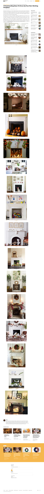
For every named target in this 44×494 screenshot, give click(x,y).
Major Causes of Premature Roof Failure (34, 22)
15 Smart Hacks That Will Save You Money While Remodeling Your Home (34, 19)
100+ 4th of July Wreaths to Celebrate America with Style (34, 44)
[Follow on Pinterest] (40, 490)
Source (16, 174)
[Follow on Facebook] (37, 490)
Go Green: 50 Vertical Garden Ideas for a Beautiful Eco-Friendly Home (34, 47)
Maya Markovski (6, 457)
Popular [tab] (8, 445)
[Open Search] (40, 1)
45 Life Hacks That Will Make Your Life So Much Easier (34, 25)
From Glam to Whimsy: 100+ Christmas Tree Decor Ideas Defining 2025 (34, 38)
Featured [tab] (5, 445)
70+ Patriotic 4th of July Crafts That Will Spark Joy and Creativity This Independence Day (34, 51)
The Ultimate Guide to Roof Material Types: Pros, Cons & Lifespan (34, 13)
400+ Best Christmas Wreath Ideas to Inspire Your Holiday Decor (34, 41)
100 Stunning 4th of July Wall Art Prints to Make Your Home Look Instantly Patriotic (34, 34)
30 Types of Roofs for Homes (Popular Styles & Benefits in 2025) (34, 16)
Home (4, 4)
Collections (7, 4)
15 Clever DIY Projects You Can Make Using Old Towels (34, 28)
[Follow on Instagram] (39, 490)
